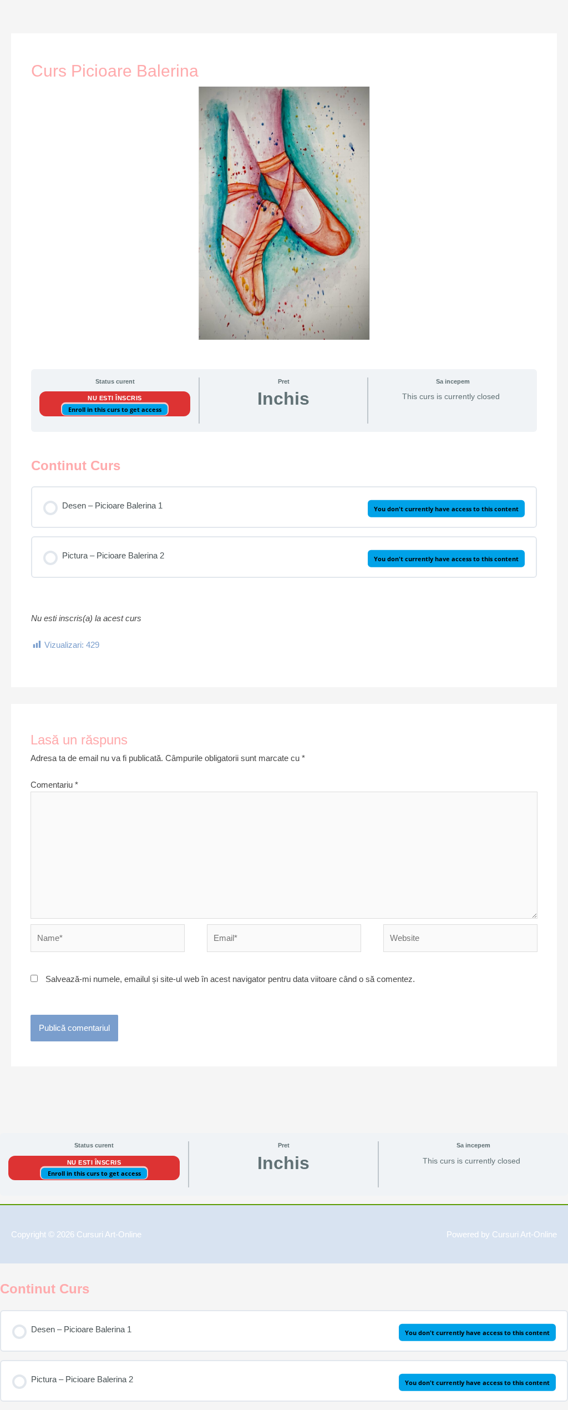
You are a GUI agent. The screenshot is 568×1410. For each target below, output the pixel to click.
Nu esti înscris (115, 398)
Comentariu (54, 784)
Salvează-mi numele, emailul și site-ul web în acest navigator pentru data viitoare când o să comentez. (230, 979)
